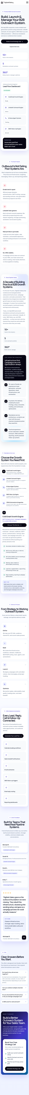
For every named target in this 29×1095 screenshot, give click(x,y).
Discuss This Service (13, 525)
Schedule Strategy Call (13, 1068)
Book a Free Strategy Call (13, 41)
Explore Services (14, 46)
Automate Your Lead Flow (12, 736)
